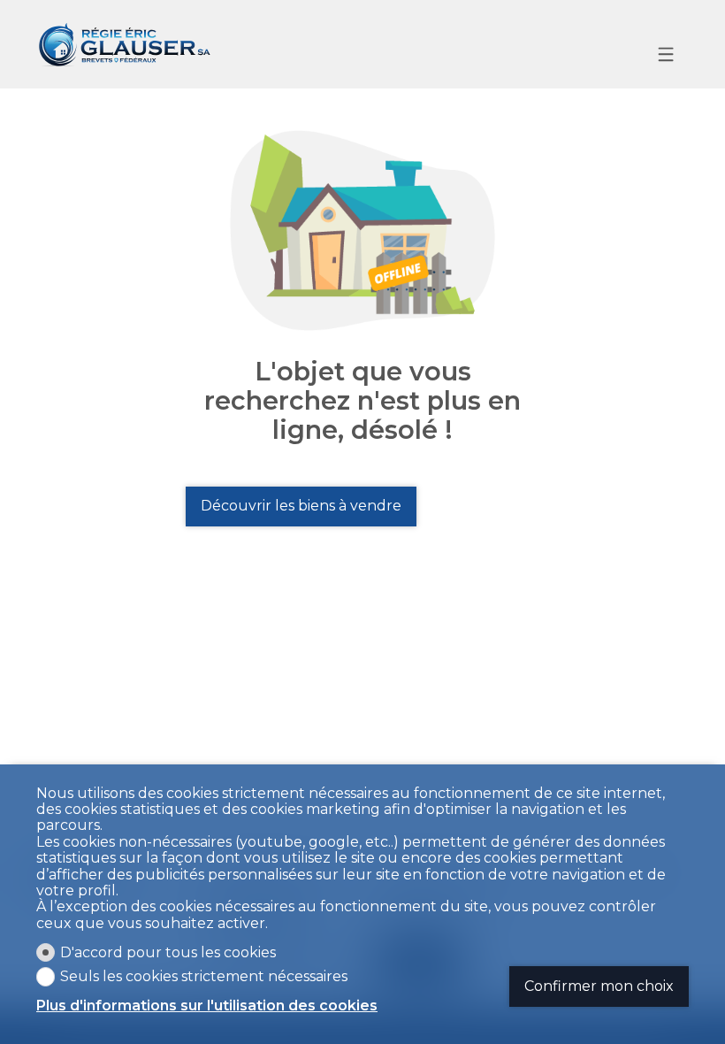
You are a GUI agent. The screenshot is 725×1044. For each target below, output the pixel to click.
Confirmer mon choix (599, 986)
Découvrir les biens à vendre (301, 505)
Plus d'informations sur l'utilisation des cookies (207, 1006)
